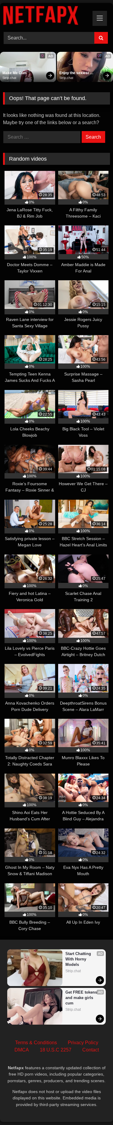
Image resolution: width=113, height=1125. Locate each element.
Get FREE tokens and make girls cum (81, 997)
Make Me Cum (14, 73)
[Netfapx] (46, 16)
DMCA (21, 1049)
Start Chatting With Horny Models (78, 959)
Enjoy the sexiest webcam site (74, 73)
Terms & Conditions (36, 1042)
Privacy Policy (83, 1042)
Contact (90, 1049)
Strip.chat (9, 78)
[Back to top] (94, 1107)
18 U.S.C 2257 (55, 1049)
